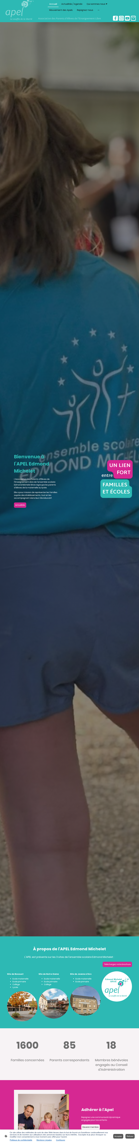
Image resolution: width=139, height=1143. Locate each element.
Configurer (60, 1140)
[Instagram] (121, 18)
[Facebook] (115, 18)
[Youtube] (127, 18)
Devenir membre (91, 1127)
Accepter (118, 1136)
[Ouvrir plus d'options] (98, 10)
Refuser (130, 1136)
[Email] (133, 18)
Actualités (20, 505)
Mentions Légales (44, 1140)
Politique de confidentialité (21, 1140)
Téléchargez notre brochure (117, 964)
